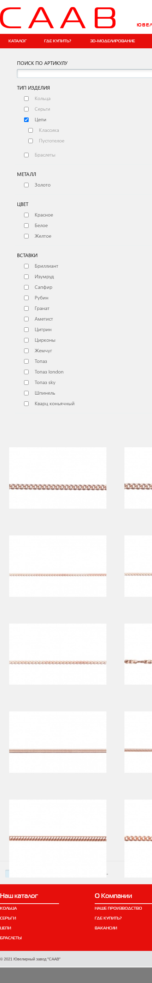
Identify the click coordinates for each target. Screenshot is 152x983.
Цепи (5, 928)
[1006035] (57, 574)
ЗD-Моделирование (112, 41)
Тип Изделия (33, 87)
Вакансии (106, 928)
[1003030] (57, 486)
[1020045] (57, 838)
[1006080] (57, 662)
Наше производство (118, 908)
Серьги (8, 918)
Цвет (22, 204)
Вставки (27, 255)
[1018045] (57, 750)
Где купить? (57, 41)
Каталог (17, 41)
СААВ (58, 17)
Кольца (8, 908)
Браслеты (11, 938)
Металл (26, 174)
